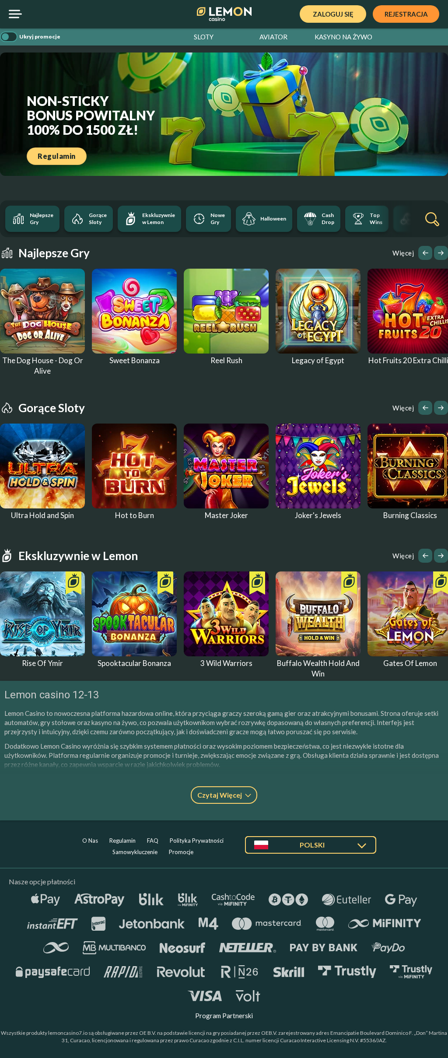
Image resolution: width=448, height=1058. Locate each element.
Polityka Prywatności (197, 840)
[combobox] (310, 848)
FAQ (152, 840)
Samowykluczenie (135, 851)
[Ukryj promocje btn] (9, 37)
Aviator (273, 37)
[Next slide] (441, 253)
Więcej (403, 253)
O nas (90, 840)
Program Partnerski (224, 1015)
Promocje (181, 851)
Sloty (204, 37)
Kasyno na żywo (343, 37)
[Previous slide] (425, 253)
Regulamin (122, 840)
